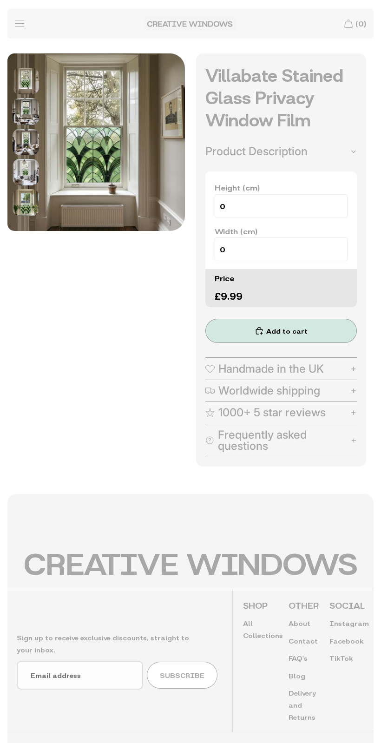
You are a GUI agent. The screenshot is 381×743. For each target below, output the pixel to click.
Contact (303, 640)
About (299, 622)
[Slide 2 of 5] (26, 111)
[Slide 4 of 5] (26, 172)
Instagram (349, 622)
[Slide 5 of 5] (26, 202)
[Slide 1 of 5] (26, 81)
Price (224, 278)
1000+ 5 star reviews (272, 412)
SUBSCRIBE (182, 675)
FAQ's (298, 657)
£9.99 (229, 295)
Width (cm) (236, 231)
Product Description (256, 151)
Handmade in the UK (271, 368)
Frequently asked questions (262, 440)
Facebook (346, 640)
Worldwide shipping (269, 390)
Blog (297, 675)
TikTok (341, 657)
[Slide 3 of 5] (26, 141)
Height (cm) (237, 187)
